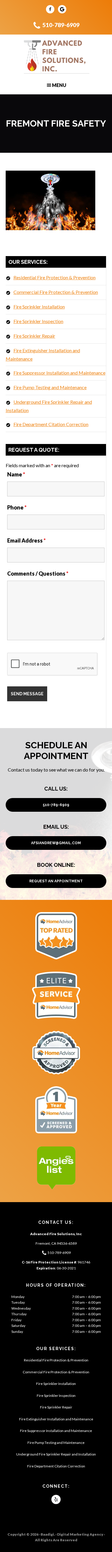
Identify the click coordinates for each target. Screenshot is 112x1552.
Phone (17, 507)
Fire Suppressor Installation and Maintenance (59, 372)
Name (16, 474)
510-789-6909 (60, 24)
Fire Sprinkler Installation (39, 306)
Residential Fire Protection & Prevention (54, 277)
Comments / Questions (37, 573)
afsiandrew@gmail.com (56, 843)
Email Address (26, 540)
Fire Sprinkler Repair (34, 336)
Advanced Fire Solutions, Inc (56, 57)
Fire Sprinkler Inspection (38, 321)
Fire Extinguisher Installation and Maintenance (56, 1419)
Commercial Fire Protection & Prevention (55, 292)
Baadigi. (48, 1534)
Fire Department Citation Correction (50, 424)
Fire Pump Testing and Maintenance (50, 387)
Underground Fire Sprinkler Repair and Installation (56, 1454)
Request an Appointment (56, 881)
